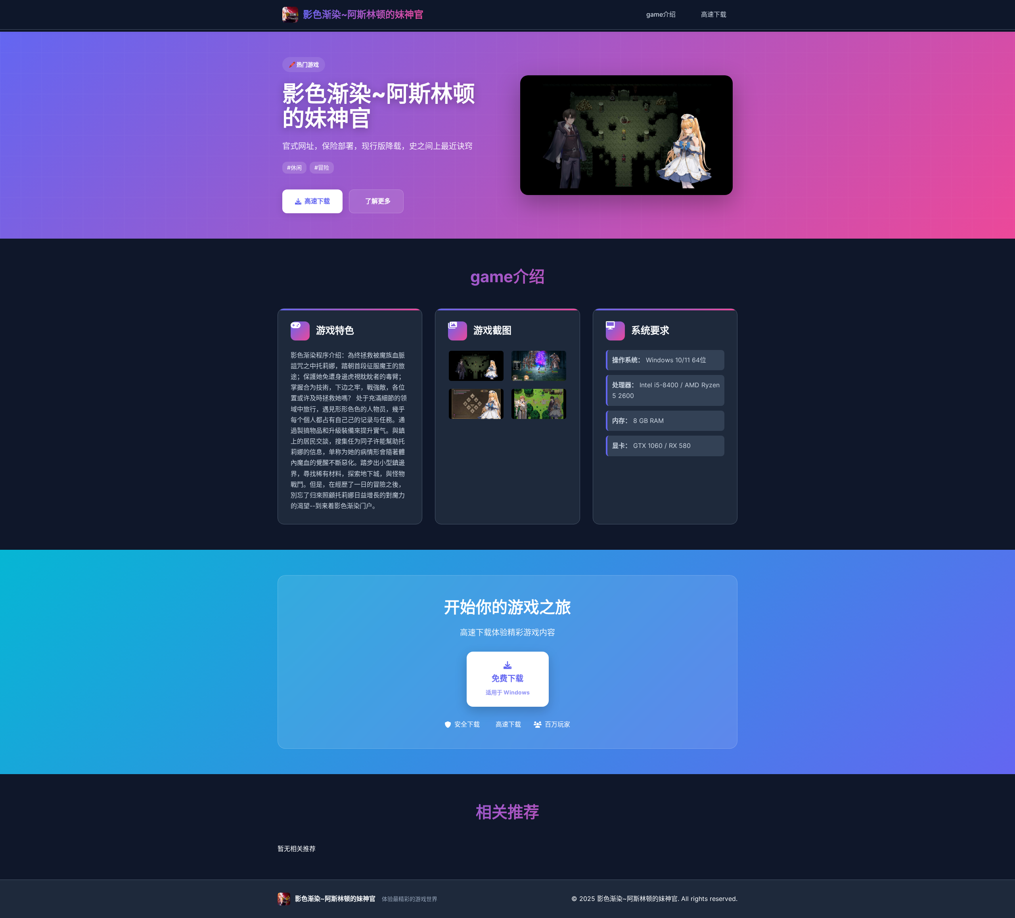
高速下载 (713, 14)
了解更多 (378, 201)
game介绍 (661, 14)
